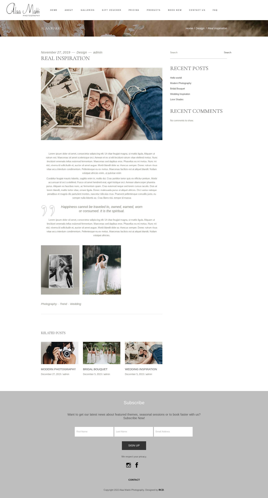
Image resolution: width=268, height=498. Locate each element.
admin (97, 52)
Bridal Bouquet (95, 369)
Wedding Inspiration (141, 369)
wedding (75, 304)
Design (200, 28)
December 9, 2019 (92, 374)
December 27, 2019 (51, 374)
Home (189, 28)
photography (49, 304)
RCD (161, 490)
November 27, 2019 (56, 52)
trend (63, 304)
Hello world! (176, 77)
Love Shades (176, 99)
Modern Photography (58, 369)
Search (173, 52)
